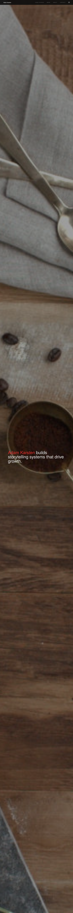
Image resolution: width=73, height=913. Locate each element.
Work (48, 2)
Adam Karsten (7, 2)
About (55, 2)
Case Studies (39, 2)
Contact (63, 2)
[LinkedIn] (69, 2)
